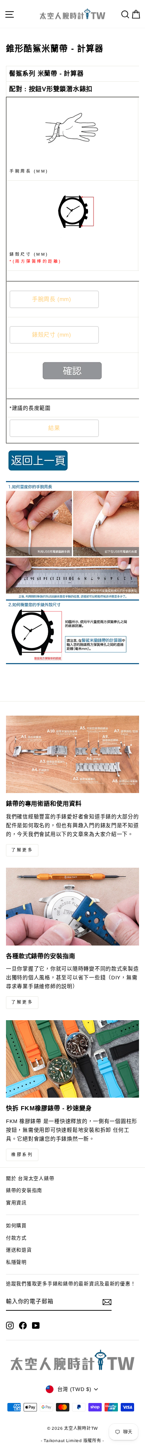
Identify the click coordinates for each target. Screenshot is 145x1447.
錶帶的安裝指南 (24, 1190)
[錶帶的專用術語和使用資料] (72, 754)
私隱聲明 (16, 1262)
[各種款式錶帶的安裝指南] (72, 907)
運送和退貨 (19, 1250)
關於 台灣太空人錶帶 (30, 1178)
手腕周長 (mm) (29, 171)
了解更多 (22, 850)
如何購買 (16, 1225)
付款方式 (16, 1238)
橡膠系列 (22, 1154)
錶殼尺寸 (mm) (36, 257)
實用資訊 (16, 1202)
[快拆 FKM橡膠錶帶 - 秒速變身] (72, 1059)
